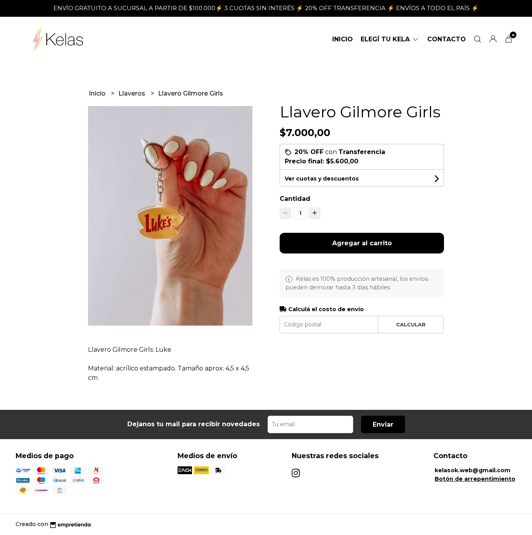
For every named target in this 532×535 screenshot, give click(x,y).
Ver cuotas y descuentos (322, 178)
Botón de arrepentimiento (475, 478)
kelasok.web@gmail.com (473, 470)
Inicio (342, 39)
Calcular (411, 325)
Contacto (446, 39)
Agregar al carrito (362, 243)
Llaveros (132, 93)
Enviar (383, 424)
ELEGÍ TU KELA (386, 39)
